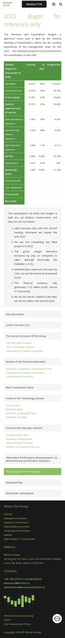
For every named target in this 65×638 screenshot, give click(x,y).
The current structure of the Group (26, 336)
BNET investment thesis (20, 387)
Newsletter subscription (20, 493)
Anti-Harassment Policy (17, 624)
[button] (53, 4)
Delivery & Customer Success (23, 446)
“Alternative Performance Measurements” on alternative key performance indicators (31, 459)
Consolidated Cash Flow (19, 376)
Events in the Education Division (24, 428)
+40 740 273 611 (14, 578)
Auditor (8, 534)
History (8, 514)
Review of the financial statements (26, 361)
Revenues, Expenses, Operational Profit (29, 368)
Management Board (15, 518)
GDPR (7, 619)
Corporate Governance (17, 530)
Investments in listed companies (24, 350)
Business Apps (14, 409)
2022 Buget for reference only (23, 471)
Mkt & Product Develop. (19, 442)
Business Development (19, 439)
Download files (14, 482)
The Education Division (19, 343)
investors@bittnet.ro (17, 583)
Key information (15, 314)
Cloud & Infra (13, 405)
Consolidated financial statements (25, 372)
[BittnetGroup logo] (9, 4)
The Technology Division (20, 346)
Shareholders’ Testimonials (19, 539)
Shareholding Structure (17, 526)
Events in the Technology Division (25, 398)
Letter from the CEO (18, 325)
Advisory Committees (17, 522)
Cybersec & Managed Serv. (21, 413)
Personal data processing (18, 615)
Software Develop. (16, 417)
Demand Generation (17, 435)
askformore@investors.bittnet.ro (24, 587)
